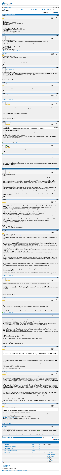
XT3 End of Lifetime (7, 444)
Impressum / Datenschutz (5, 470)
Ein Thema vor (11, 437)
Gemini (51, 458)
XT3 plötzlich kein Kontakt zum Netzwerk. (10, 446)
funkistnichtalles (5, 200)
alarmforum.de (10, 470)
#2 (58, 35)
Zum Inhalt (17, 470)
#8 (58, 121)
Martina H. (4, 426)
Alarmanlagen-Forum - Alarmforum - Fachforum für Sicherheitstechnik (12, 9)
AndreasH (4, 53)
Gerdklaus (33, 450)
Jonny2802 (4, 16)
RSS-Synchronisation (24, 470)
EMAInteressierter (33, 454)
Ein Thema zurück (5, 437)
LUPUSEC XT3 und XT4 (45, 9)
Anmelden (6, 7)
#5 (58, 82)
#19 (58, 403)
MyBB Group (9, 472)
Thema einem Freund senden (6, 465)
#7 (58, 101)
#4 (58, 67)
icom (3, 156)
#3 (58, 52)
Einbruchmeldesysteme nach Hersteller (29, 9)
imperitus (33, 446)
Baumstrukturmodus (51, 14)
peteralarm (8, 122)
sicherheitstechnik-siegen (10, 37)
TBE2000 (33, 444)
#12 (58, 199)
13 (39, 454)
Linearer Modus (57, 14)
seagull (51, 450)
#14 (58, 277)
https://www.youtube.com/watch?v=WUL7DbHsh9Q (10, 417)
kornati (33, 448)
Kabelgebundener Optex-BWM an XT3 (9, 454)
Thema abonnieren (5, 466)
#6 (58, 93)
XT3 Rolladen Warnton (7, 452)
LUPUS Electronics (38, 9)
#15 (58, 297)
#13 (58, 230)
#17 (58, 346)
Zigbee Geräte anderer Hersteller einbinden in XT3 (11, 450)
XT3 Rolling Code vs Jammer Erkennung (9, 448)
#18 (58, 371)
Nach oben (14, 470)
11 (39, 448)
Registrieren (9, 7)
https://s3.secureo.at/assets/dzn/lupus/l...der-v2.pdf (10, 358)
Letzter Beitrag (48, 450)
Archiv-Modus (20, 470)
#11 (58, 169)
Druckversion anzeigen (6, 464)
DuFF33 (33, 452)
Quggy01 (52, 460)
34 (39, 444)
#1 (58, 15)
